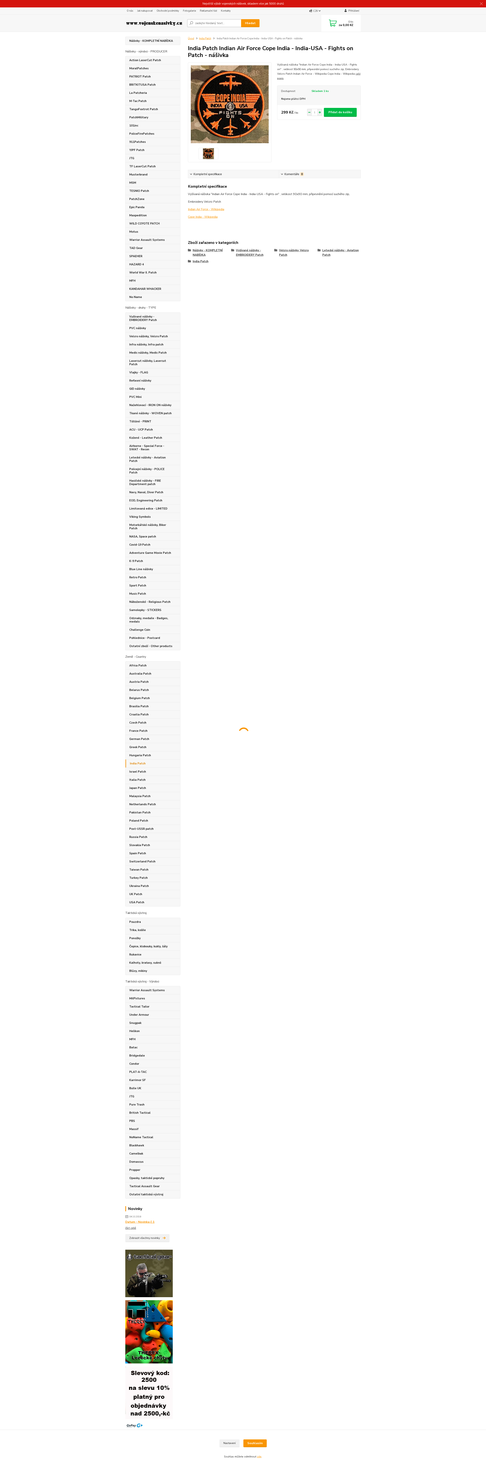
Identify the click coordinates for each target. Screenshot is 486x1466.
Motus (133, 232)
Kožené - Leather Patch (145, 438)
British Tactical (140, 1113)
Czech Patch (137, 723)
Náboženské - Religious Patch (149, 602)
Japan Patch (137, 788)
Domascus (136, 1162)
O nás (130, 11)
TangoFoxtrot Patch (143, 109)
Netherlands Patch (142, 804)
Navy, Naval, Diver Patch (146, 492)
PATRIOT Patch (140, 76)
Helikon (134, 1031)
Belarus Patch (139, 690)
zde (259, 1456)
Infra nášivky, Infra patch (146, 344)
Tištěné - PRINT (140, 421)
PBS (132, 1121)
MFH (132, 281)
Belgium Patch (139, 698)
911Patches (137, 142)
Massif (134, 1129)
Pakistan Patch (140, 812)
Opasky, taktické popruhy (146, 1178)
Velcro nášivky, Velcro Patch (148, 336)
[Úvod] (154, 23)
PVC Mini (135, 397)
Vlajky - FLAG (138, 372)
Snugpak (135, 1023)
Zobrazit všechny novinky (144, 1238)
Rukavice (135, 954)
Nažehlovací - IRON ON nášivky (150, 405)
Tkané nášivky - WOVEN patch (150, 413)
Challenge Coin (139, 630)
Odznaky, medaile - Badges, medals (148, 620)
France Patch (138, 731)
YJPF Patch (136, 150)
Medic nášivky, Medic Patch (148, 353)
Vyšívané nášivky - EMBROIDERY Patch (143, 318)
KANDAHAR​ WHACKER (145, 289)
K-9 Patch (136, 561)
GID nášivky (137, 389)
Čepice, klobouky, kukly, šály (148, 946)
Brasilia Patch (139, 706)
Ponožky (135, 938)
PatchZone (136, 199)
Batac (133, 1047)
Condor (134, 1064)
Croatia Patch (139, 714)
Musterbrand (138, 174)
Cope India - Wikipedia (203, 217)
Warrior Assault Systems (147, 240)
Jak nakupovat (145, 11)
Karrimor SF (137, 1080)
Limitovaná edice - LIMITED (148, 509)
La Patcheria (138, 93)
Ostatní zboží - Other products (150, 646)
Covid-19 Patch (139, 545)
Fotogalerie (189, 11)
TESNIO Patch (139, 191)
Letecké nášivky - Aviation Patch (147, 459)
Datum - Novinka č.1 (140, 1222)
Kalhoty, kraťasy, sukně (145, 963)
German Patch (139, 739)
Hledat (250, 23)
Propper (134, 1170)
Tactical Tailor (139, 1006)
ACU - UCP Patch (141, 430)
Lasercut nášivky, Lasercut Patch (147, 362)
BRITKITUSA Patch (142, 85)
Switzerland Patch (142, 861)
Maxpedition (138, 215)
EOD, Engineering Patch (145, 500)
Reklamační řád (208, 11)
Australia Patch (140, 674)
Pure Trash (136, 1104)
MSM (132, 183)
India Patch (138, 763)
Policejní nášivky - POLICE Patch (147, 470)
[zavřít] (481, 4)
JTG (131, 158)
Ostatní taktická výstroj (146, 1194)
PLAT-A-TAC (138, 1072)
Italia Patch (137, 780)
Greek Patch (137, 747)
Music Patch (137, 594)
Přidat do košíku (340, 112)
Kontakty (226, 11)
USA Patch (136, 902)
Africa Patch (138, 665)
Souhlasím (255, 1443)
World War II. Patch (143, 272)
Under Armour (139, 1015)
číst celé (130, 1228)
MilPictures (137, 998)
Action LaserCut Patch (145, 60)
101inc (133, 125)
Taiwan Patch (138, 870)
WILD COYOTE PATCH (144, 223)
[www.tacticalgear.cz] (149, 1273)
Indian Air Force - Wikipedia (206, 209)
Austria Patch (139, 682)
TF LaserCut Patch (142, 166)
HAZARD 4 (136, 264)
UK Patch (135, 894)
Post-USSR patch (141, 829)
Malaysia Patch (140, 796)
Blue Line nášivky (141, 569)
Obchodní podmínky (168, 11)
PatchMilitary (138, 117)
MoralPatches (139, 68)
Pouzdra (135, 922)
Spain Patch (137, 853)
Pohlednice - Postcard (144, 638)
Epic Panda (136, 207)
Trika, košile (137, 930)
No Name (135, 297)
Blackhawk (136, 1145)
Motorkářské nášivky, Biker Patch (147, 526)
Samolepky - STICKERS (145, 610)
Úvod (191, 38)
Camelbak (136, 1153)
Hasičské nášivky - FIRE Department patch (145, 482)
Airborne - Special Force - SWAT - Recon (146, 447)
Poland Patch (138, 821)
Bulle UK (135, 1088)
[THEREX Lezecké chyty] (149, 1331)
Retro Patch (137, 577)
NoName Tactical (141, 1137)
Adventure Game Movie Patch (150, 553)
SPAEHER (135, 256)
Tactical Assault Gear (144, 1186)
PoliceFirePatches (141, 134)
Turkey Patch (138, 878)
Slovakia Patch (139, 845)
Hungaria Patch (140, 755)
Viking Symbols (140, 517)
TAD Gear (136, 248)
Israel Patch (137, 772)
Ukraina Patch (139, 886)
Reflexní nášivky (140, 381)
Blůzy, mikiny (138, 971)
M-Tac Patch (138, 101)
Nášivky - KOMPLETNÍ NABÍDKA (151, 41)
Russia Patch (138, 837)
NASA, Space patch (142, 536)
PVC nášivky (137, 328)
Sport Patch (137, 585)
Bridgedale (137, 1055)
